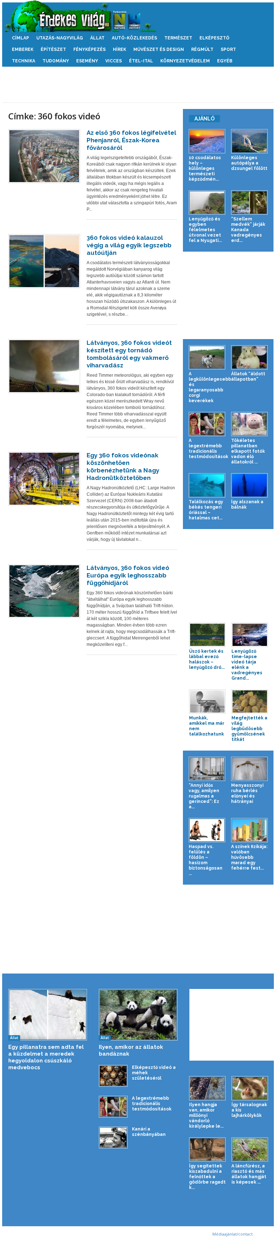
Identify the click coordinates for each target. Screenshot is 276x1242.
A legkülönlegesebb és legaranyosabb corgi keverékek (210, 387)
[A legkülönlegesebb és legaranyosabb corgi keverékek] (207, 357)
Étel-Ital (141, 60)
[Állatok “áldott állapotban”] (249, 357)
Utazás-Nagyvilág (59, 38)
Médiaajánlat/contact (232, 1234)
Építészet (53, 49)
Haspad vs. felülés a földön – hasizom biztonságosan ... (205, 860)
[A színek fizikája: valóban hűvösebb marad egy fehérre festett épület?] (249, 830)
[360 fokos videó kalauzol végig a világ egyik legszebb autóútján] (44, 261)
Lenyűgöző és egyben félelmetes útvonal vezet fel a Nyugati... (205, 229)
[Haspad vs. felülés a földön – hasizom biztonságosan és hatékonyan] (207, 830)
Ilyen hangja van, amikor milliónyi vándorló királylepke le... (206, 1115)
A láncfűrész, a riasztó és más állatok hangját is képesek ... (248, 1174)
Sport (228, 49)
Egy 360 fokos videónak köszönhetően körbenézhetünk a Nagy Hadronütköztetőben (123, 466)
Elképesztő (214, 38)
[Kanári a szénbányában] (113, 1137)
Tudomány (55, 60)
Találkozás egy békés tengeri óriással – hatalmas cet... (206, 509)
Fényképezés (89, 49)
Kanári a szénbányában (149, 1132)
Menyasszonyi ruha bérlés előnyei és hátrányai (247, 793)
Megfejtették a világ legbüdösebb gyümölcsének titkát (249, 728)
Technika (23, 60)
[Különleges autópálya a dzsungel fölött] (249, 141)
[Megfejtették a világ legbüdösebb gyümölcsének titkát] (249, 701)
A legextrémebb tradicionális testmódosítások (208, 448)
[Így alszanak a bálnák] (249, 485)
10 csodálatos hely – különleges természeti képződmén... (205, 168)
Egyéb (225, 60)
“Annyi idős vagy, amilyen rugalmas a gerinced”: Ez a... (204, 796)
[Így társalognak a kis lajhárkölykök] (249, 1088)
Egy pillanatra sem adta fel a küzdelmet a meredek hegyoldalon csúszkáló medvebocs (46, 1057)
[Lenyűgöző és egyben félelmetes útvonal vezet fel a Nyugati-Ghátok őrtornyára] (207, 202)
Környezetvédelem (185, 60)
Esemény (87, 60)
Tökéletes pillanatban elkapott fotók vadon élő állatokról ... (248, 451)
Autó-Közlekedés (134, 38)
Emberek (22, 49)
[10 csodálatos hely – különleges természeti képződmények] (207, 141)
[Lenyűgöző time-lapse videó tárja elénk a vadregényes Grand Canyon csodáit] (249, 635)
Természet (178, 38)
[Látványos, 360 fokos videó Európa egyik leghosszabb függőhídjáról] (44, 591)
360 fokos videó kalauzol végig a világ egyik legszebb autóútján (129, 245)
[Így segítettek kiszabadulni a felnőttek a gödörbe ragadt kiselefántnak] (207, 1149)
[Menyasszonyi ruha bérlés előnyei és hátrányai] (249, 769)
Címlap (20, 38)
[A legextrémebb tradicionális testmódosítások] (207, 424)
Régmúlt (202, 49)
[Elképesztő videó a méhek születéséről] (113, 1076)
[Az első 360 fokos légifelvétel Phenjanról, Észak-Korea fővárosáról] (44, 156)
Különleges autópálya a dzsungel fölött (249, 163)
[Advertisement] (138, 84)
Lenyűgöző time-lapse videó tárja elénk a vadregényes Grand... (246, 665)
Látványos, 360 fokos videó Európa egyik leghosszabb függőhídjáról (128, 575)
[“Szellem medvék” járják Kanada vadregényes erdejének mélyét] (249, 202)
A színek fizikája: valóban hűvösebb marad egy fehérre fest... (249, 857)
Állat (97, 38)
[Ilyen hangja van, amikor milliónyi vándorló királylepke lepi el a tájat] (207, 1088)
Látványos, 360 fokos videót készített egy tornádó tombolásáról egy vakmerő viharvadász (129, 354)
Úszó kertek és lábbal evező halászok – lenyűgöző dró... (207, 659)
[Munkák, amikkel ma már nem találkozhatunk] (207, 701)
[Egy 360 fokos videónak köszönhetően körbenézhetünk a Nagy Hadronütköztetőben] (44, 479)
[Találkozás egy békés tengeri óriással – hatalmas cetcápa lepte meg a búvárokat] (207, 485)
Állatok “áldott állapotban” (248, 376)
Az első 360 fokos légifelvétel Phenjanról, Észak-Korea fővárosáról (131, 140)
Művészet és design (158, 49)
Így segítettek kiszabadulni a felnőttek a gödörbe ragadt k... (207, 1177)
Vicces (113, 60)
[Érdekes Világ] (138, 16)
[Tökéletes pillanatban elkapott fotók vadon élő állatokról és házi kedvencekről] (249, 424)
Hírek (119, 49)
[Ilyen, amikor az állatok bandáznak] (138, 1015)
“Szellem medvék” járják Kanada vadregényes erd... (248, 229)
